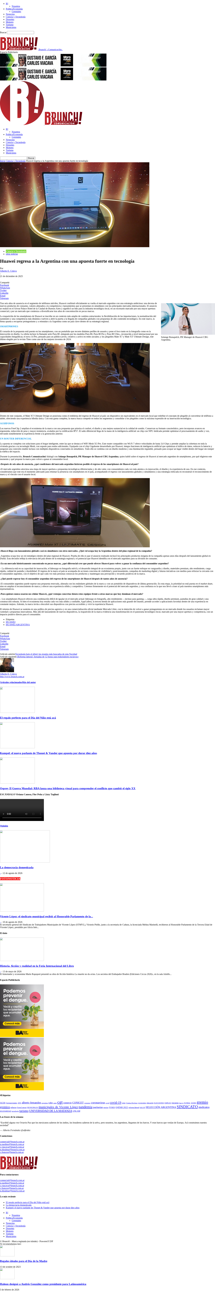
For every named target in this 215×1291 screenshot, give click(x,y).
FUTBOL (187, 1103)
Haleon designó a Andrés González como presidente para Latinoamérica (43, 1284)
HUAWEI (10, 622)
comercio (67, 1102)
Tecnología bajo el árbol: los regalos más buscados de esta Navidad (46, 654)
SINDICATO (187, 1107)
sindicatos (203, 1107)
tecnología (15, 1111)
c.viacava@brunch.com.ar (12, 1147)
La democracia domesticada (16, 867)
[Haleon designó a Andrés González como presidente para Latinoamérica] (7, 1278)
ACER (2, 1103)
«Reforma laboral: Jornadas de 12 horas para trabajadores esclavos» (47, 656)
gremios (5, 1107)
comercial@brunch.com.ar (12, 1141)
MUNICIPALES (32, 1107)
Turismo (9, 24)
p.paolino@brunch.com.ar (12, 1144)
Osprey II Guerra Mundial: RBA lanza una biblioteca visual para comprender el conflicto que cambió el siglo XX (67, 788)
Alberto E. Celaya (8, 271)
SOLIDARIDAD (5, 1111)
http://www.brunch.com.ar (12, 676)
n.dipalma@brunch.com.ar (12, 1149)
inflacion (14, 1108)
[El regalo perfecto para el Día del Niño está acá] (17, 712)
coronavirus (98, 1102)
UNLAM (76, 1111)
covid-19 (115, 1102)
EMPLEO (168, 1103)
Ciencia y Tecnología (15, 17)
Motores (9, 22)
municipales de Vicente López (58, 1107)
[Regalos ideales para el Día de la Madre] (7, 1255)
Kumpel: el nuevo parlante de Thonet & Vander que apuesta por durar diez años (48, 753)
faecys (181, 1103)
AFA (19, 1103)
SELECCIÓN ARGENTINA (161, 1107)
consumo (87, 1103)
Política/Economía (14, 9)
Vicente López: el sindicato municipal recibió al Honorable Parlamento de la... (46, 916)
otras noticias (12, 254)
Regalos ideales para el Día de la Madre (23, 1261)
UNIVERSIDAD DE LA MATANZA (50, 1110)
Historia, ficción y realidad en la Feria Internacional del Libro (37, 965)
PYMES (112, 1108)
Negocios (10, 14)
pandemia (85, 1107)
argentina (45, 1103)
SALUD (142, 1107)
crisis (123, 1103)
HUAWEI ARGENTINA (18, 624)
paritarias (98, 1107)
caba (50, 1102)
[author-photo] (7, 671)
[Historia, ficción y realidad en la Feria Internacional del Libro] (22, 960)
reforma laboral (134, 1108)
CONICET (78, 1102)
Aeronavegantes (11, 1103)
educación (150, 1103)
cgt (60, 1102)
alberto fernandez (31, 1102)
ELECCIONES (159, 1103)
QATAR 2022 (122, 1107)
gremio (202, 1102)
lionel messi (22, 1107)
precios (105, 1108)
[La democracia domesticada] (25, 861)
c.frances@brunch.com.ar (12, 1152)
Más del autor (29, 682)
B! (7, 3)
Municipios (11, 27)
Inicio (2, 161)
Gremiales (16, 11)
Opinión (4, 826)
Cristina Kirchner (132, 1103)
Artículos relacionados (11, 682)
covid (107, 1103)
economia (142, 1103)
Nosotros (16, 6)
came (55, 1103)
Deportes (10, 19)
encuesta (175, 1103)
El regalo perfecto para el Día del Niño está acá (28, 717)
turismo (24, 1110)
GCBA (193, 1103)
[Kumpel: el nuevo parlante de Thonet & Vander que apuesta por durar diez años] (17, 747)
